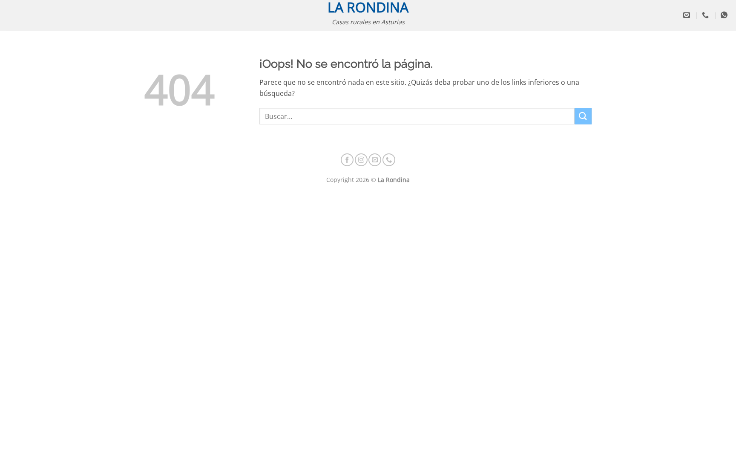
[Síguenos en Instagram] (361, 159)
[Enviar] (583, 116)
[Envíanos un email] (374, 159)
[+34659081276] (725, 15)
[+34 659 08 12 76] (706, 15)
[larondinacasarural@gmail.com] (687, 15)
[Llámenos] (388, 159)
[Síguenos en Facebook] (347, 159)
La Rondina (368, 7)
